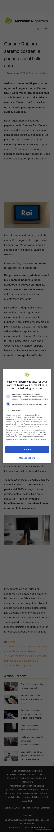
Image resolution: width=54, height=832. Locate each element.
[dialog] (27, 416)
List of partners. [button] (33, 426)
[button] (27, 410)
